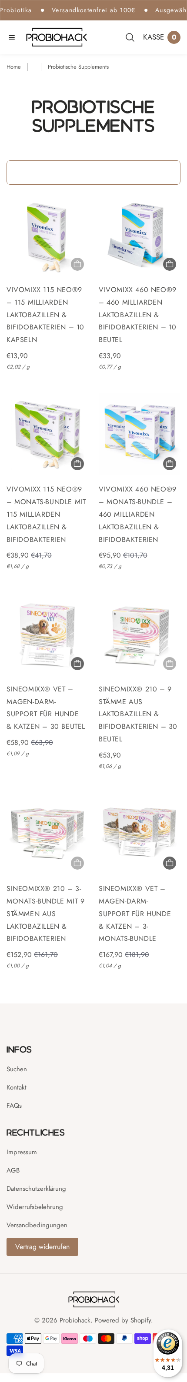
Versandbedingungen (37, 1225)
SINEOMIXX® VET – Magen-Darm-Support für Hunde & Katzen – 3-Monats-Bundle (135, 913)
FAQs (14, 1105)
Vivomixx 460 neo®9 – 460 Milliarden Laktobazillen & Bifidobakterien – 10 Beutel (138, 315)
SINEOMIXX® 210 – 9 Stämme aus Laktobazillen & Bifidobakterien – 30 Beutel (138, 714)
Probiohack (75, 1320)
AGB (13, 1170)
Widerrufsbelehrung (35, 1207)
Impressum (22, 1152)
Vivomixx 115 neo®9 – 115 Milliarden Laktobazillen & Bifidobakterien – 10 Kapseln (45, 315)
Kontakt (17, 1087)
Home (14, 67)
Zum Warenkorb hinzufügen (169, 264)
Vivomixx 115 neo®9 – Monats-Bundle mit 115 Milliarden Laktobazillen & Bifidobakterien (46, 514)
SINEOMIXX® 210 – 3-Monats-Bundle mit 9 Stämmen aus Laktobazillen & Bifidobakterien (45, 913)
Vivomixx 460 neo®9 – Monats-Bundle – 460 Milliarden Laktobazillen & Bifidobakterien (138, 514)
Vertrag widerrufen (42, 1247)
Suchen (17, 1069)
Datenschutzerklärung (36, 1188)
